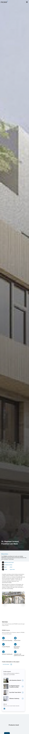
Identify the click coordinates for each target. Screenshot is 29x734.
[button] (27, 2)
